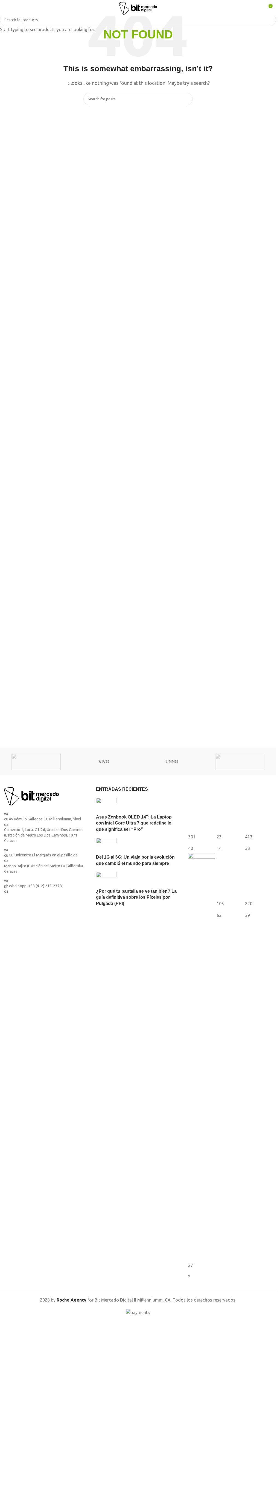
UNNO (172, 761)
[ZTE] (36, 761)
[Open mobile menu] (6, 8)
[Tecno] (240, 761)
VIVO (104, 761)
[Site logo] (138, 7)
